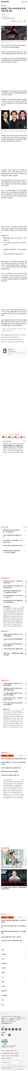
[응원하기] (13, 349)
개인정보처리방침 (13, 1050)
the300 (4, 954)
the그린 (4, 968)
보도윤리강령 (8, 1058)
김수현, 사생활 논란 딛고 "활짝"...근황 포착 (11, 937)
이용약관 (16, 1053)
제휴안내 (7, 1055)
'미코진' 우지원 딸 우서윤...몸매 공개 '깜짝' (13, 254)
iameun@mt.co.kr (12, 351)
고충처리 (3, 1058)
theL (3, 959)
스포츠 (3, 986)
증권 (3, 949)
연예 (4, 5)
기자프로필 (4, 995)
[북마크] (25, 21)
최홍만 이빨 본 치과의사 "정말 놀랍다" (10, 771)
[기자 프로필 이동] (4, 351)
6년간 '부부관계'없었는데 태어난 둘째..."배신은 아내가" (13, 758)
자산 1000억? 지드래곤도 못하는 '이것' (10, 775)
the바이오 (4, 963)
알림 (3, 1004)
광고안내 (3, 1055)
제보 (3, 1000)
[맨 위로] (25, 1065)
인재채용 (7, 1050)
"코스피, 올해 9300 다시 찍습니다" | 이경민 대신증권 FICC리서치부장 (13, 888)
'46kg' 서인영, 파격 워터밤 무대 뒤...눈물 (12, 545)
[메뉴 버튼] (25, 1)
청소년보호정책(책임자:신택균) (7, 1053)
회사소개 (3, 1050)
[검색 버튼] (22, 1)
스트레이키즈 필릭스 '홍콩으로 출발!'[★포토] (11, 867)
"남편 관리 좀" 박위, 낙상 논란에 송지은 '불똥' (11, 940)
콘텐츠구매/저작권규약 (14, 1055)
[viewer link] (25, 38)
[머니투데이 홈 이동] (6, 1013)
